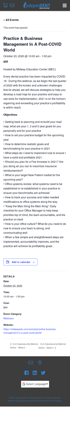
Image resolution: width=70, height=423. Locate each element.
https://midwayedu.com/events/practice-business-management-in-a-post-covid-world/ (29, 330)
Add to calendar (21, 262)
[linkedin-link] (35, 373)
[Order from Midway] (6, 5)
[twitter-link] (43, 373)
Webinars (8, 318)
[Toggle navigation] (64, 5)
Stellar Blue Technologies (51, 401)
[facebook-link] (27, 373)
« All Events (11, 20)
